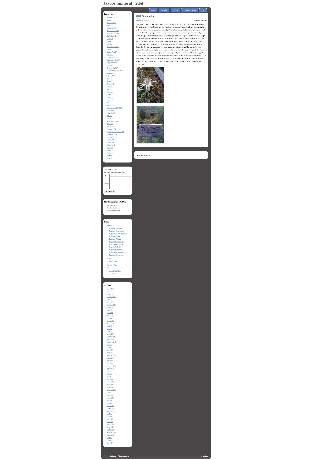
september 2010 (111, 411)
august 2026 (110, 289)
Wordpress (205, 456)
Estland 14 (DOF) (112, 57)
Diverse (109, 49)
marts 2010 (110, 422)
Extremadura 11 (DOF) (113, 60)
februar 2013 (110, 382)
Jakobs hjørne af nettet (123, 3)
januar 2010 (110, 427)
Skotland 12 (110, 126)
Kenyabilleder (113, 261)
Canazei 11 (110, 41)
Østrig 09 (109, 158)
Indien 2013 (110, 76)
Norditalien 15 (111, 105)
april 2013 (110, 379)
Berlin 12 (109, 25)
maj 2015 (109, 347)
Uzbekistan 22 (111, 145)
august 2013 (110, 369)
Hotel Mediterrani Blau (113, 211)
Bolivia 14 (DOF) (112, 28)
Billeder (175, 10)
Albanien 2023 (111, 17)
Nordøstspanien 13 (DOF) (114, 108)
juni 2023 (109, 291)
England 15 (110, 55)
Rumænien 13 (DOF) (113, 121)
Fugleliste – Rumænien (116, 255)
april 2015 (110, 350)
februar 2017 (110, 334)
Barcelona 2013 (111, 23)
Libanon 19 (110, 94)
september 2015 (111, 342)
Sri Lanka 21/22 (111, 129)
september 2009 (111, 432)
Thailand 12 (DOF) (112, 134)
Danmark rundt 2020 (113, 47)
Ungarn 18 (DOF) (112, 142)
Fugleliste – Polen (114, 236)
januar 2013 (110, 384)
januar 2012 (110, 398)
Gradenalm (148, 16)
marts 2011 (110, 403)
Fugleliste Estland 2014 (116, 244)
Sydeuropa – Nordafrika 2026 (115, 132)
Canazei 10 (110, 39)
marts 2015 (110, 353)
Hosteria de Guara (112, 205)
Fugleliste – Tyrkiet (190, 10)
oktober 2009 (110, 430)
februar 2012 (110, 395)
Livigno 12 (110, 97)
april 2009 (110, 443)
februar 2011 (110, 406)
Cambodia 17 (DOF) (113, 36)
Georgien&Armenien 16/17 (115, 71)
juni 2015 (109, 345)
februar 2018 (110, 321)
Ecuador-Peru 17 (112, 52)
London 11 (110, 100)
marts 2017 (110, 331)
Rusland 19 (110, 124)
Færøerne (109, 65)
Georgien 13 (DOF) (112, 68)
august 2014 (110, 358)
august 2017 (110, 323)
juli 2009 (109, 438)
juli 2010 (109, 414)
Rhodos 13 (110, 118)
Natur (108, 102)
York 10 (109, 156)
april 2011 (110, 400)
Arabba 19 (110, 20)
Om (203, 10)
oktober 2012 (110, 387)
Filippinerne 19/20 (112, 63)
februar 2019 (110, 315)
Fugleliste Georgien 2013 (116, 250)
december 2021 (111, 297)
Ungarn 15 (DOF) (112, 140)
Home (153, 10)
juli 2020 (109, 299)
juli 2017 (109, 326)
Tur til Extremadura (115, 271)
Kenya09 (109, 87)
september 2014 (111, 355)
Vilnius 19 (110, 148)
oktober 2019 (110, 307)
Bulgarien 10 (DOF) (113, 31)
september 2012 (111, 390)
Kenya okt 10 (111, 84)
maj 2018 (109, 318)
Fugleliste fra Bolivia (115, 247)
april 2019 (110, 313)
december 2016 (111, 337)
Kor (108, 89)
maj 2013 (109, 376)
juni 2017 (109, 329)
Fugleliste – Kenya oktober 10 (118, 234)
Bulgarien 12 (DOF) (113, 33)
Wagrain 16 (110, 153)
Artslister (164, 10)
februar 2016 (110, 339)
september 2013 (111, 366)
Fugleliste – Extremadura (116, 231)
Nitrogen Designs (124, 456)
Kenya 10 (109, 81)
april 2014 (110, 360)
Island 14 (109, 78)
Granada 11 (110, 73)
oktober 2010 (110, 408)
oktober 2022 (110, 294)
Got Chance (113, 456)
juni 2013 (109, 374)
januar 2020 (110, 302)
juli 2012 (109, 392)
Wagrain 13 (110, 150)
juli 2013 (109, 371)
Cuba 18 (109, 44)
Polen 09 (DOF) (111, 113)
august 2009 (110, 435)
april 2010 (110, 419)
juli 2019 (109, 310)
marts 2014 (110, 363)
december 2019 (111, 305)
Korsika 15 (110, 92)
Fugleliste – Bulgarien (115, 228)
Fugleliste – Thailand (115, 239)
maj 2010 (109, 416)
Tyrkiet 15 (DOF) (112, 137)
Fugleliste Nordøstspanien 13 (117, 252)
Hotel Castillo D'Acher (113, 208)
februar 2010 (110, 424)
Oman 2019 (110, 110)
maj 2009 (109, 440)
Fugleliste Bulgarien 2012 (116, 242)
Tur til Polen (113, 273)
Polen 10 (109, 116)
